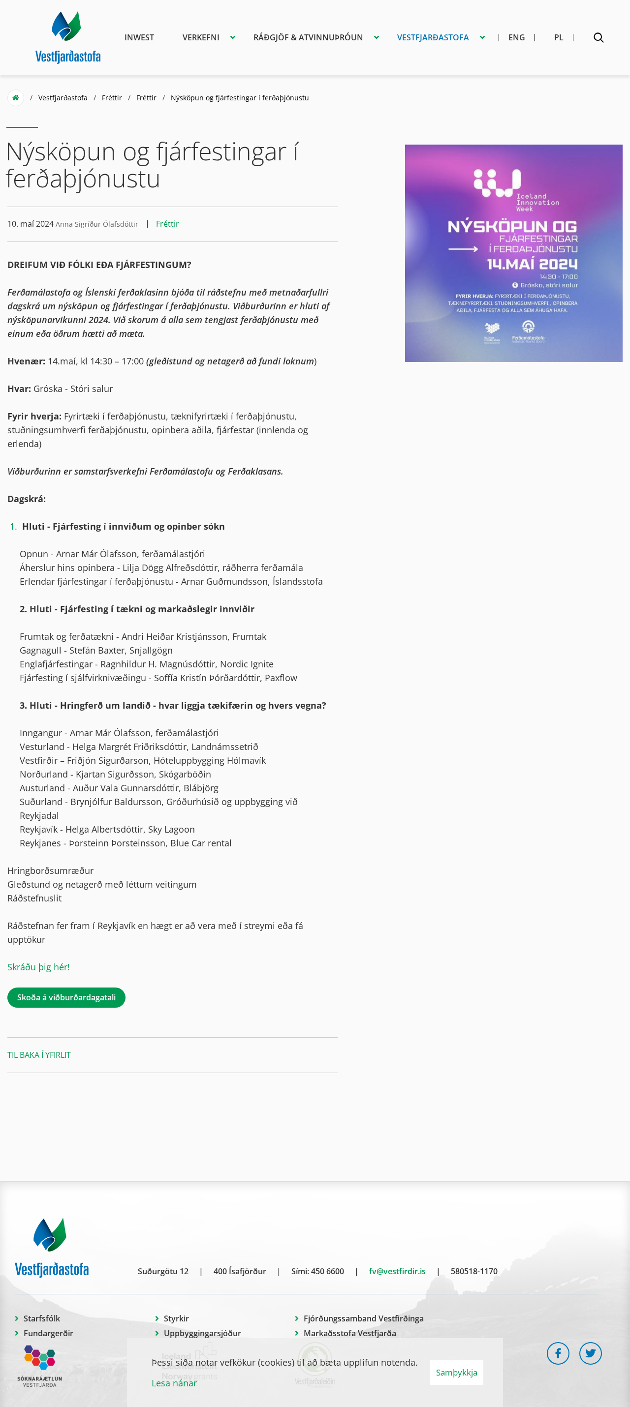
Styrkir (176, 1318)
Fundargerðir (48, 1333)
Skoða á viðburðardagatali (66, 997)
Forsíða (15, 98)
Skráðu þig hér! (39, 967)
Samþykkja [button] (456, 1372)
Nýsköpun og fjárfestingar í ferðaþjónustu (240, 97)
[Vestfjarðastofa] (67, 36)
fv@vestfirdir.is (397, 1271)
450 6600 (327, 1271)
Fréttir (112, 97)
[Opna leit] (598, 39)
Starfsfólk (42, 1318)
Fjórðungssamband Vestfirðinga (364, 1318)
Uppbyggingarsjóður (202, 1333)
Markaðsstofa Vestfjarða (350, 1333)
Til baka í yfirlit (39, 1054)
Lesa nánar (174, 1383)
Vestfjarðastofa (63, 97)
